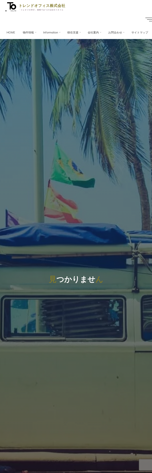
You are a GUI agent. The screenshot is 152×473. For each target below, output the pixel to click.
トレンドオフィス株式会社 (42, 5)
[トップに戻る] (137, 458)
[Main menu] (148, 19)
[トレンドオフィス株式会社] (11, 6)
